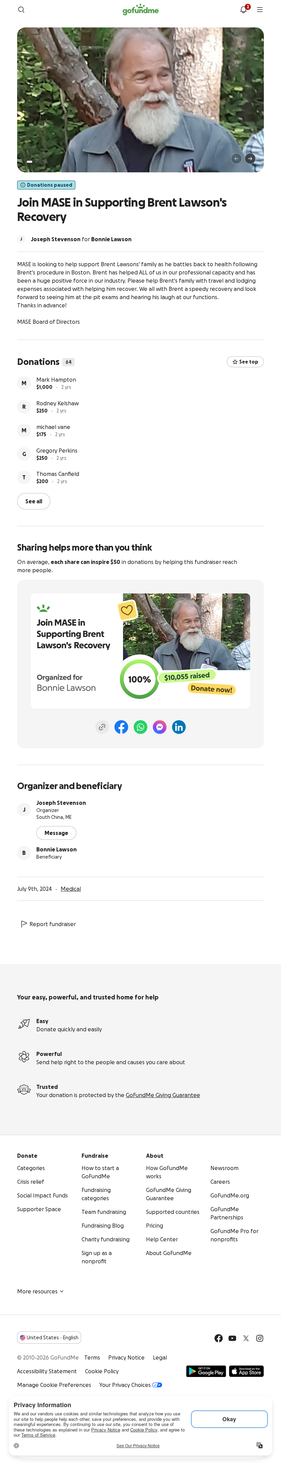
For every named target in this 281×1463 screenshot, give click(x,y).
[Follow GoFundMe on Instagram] (260, 1338)
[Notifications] (243, 9)
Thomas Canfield (57, 474)
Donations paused (49, 185)
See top (248, 362)
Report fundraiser (52, 924)
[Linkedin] (179, 727)
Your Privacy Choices (125, 1385)
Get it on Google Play (206, 1371)
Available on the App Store (246, 1371)
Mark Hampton (56, 380)
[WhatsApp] (140, 727)
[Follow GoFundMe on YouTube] (232, 1338)
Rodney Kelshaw (57, 403)
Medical (71, 889)
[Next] (250, 158)
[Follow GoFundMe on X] (246, 1338)
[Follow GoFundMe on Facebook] (218, 1338)
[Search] (21, 9)
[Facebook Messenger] (160, 727)
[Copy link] (102, 727)
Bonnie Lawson (56, 849)
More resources (37, 1291)
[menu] (260, 9)
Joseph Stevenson (61, 803)
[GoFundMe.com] (141, 9)
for (81, 239)
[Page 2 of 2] (36, 162)
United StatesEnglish (52, 1337)
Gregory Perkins (56, 450)
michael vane (53, 427)
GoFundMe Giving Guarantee (163, 1095)
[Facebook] (121, 727)
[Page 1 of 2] (29, 162)
